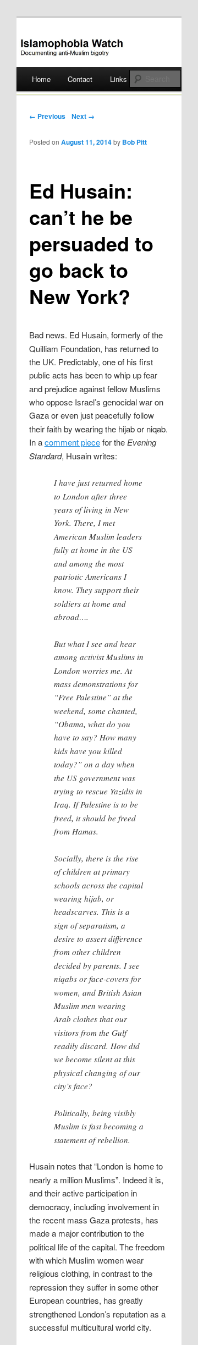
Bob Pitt (134, 142)
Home (41, 79)
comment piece (72, 442)
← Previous (47, 116)
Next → (83, 116)
